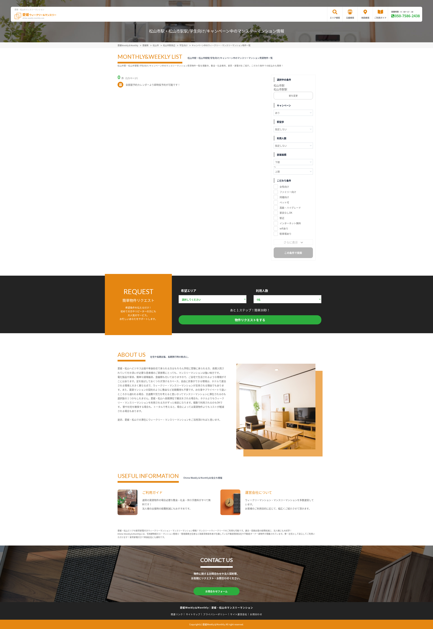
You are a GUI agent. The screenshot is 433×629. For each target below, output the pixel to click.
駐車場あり (285, 233)
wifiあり (284, 228)
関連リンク (177, 614)
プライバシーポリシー (215, 614)
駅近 (282, 218)
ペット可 (284, 202)
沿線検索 (350, 17)
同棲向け (284, 197)
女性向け (284, 186)
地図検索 (365, 17)
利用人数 (262, 290)
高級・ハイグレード (290, 207)
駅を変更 (293, 95)
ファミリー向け (288, 192)
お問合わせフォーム (216, 591)
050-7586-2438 (407, 15)
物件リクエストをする (250, 320)
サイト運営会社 (238, 614)
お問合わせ (256, 614)
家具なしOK (286, 212)
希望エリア (188, 290)
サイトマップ (193, 614)
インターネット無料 (290, 223)
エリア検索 (335, 17)
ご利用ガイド (380, 17)
